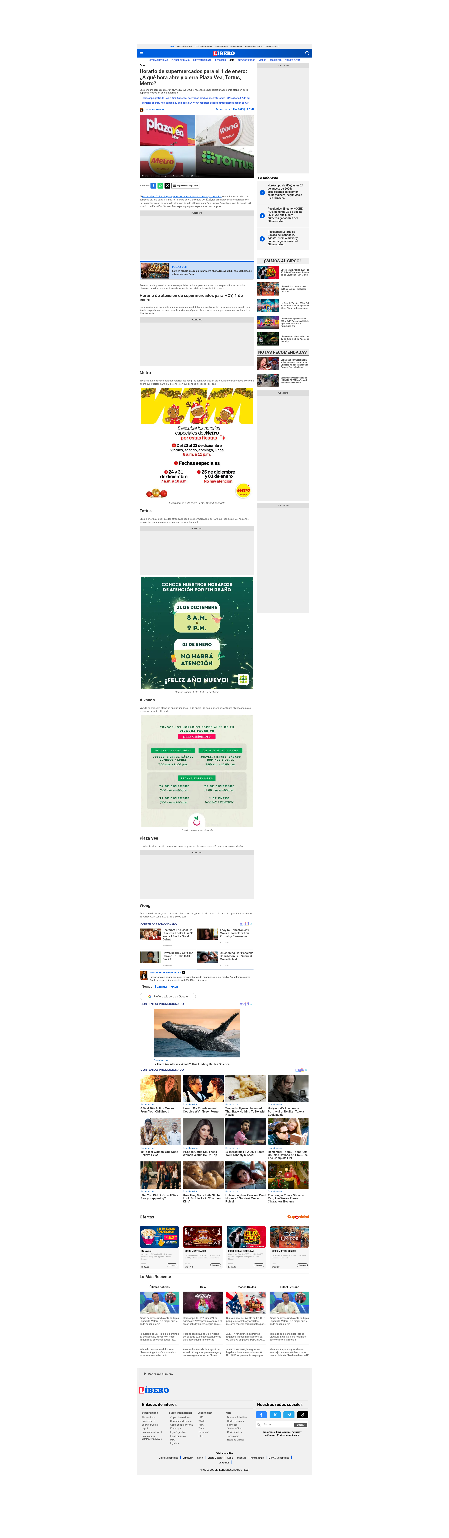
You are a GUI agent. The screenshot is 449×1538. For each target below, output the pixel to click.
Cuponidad (224, 1463)
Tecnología (233, 1436)
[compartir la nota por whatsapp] (160, 186)
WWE (202, 1421)
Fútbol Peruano (181, 60)
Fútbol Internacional (180, 1412)
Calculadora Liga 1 (152, 1432)
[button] (307, 53)
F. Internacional (202, 60)
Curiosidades (234, 1432)
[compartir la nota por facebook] (153, 186)
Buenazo (241, 1458)
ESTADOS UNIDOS (246, 60)
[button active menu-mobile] (141, 53)
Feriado (174, 986)
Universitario (221, 46)
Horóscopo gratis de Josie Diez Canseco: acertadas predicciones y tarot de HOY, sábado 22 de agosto (198, 98)
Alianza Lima (236, 46)
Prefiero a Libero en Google (170, 996)
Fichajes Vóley (272, 46)
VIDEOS (262, 60)
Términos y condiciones (288, 1435)
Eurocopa (175, 1428)
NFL (201, 1436)
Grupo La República (168, 1458)
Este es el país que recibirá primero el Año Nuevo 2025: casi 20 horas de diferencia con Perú (212, 273)
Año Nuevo (162, 986)
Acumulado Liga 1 (253, 46)
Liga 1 (145, 1428)
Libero (200, 1458)
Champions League (181, 1421)
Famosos (232, 1424)
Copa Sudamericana (181, 1424)
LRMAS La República (279, 1458)
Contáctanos (269, 1432)
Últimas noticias (158, 60)
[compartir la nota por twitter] (167, 186)
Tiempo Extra (292, 60)
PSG (172, 1439)
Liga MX (174, 1443)
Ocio (231, 60)
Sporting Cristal (150, 1424)
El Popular (188, 1458)
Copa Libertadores (180, 1417)
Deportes (220, 60)
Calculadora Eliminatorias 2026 (152, 1437)
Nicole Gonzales (155, 109)
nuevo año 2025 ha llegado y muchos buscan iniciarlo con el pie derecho (182, 196)
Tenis (201, 1428)
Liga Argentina (178, 1432)
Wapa (230, 1458)
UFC (201, 1417)
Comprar (172, 1265)
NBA (201, 1424)
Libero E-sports (215, 1458)
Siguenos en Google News (187, 186)
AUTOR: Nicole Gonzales (165, 972)
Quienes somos (283, 1432)
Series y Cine (234, 1428)
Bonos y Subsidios (237, 1417)
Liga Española (178, 1436)
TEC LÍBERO (276, 60)
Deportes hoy (205, 1412)
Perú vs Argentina (203, 46)
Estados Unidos (235, 1439)
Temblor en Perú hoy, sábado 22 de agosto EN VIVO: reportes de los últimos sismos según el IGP (195, 102)
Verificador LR (257, 1458)
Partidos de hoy (184, 46)
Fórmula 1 (204, 1432)
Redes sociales (235, 1421)
